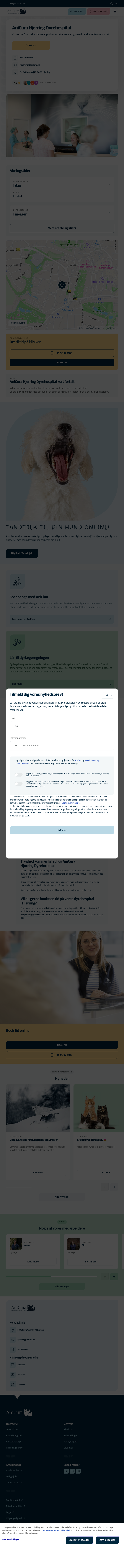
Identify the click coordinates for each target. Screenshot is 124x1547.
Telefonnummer (18, 737)
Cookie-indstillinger (10, 1539)
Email (12, 718)
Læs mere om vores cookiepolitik (56, 1531)
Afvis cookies (107, 1540)
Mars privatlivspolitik (71, 803)
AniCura (78, 760)
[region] (62, 1535)
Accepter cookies (79, 1540)
